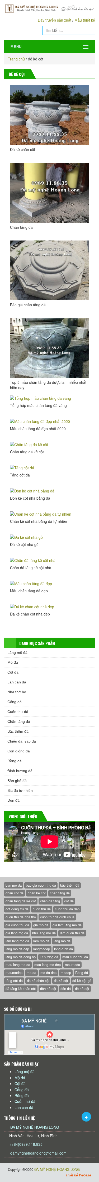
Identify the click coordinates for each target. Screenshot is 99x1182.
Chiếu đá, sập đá (21, 741)
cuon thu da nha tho (21, 916)
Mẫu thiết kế (84, 20)
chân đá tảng (50, 900)
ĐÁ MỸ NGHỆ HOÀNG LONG (34, 1127)
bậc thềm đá (69, 885)
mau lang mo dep (47, 964)
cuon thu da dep (67, 908)
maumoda (72, 964)
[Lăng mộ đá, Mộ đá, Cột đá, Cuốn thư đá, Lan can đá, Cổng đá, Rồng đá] (49, 8)
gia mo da (40, 924)
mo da (31, 972)
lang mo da (62, 940)
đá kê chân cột (38, 980)
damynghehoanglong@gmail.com (38, 1153)
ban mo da (14, 885)
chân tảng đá (60, 892)
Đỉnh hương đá (19, 771)
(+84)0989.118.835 (26, 1144)
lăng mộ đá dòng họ (21, 956)
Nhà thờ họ (16, 692)
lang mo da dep (17, 948)
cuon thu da (42, 908)
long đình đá (63, 948)
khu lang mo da (44, 932)
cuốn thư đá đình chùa (57, 916)
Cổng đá (14, 702)
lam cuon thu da (72, 932)
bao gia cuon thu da (41, 885)
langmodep (41, 948)
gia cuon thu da (17, 924)
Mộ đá (12, 662)
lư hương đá (49, 956)
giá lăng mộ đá (17, 932)
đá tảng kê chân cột (21, 988)
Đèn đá (13, 800)
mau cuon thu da (75, 956)
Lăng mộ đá (17, 652)
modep (66, 972)
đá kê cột (61, 980)
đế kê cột (82, 988)
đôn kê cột (48, 988)
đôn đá (65, 988)
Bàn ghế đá (17, 781)
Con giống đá (18, 751)
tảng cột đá (14, 980)
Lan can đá (16, 682)
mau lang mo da (18, 964)
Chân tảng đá (18, 721)
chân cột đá (14, 892)
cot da (69, 900)
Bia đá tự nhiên (20, 790)
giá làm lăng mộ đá (67, 924)
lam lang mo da (17, 940)
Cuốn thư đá (17, 712)
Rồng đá (14, 761)
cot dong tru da (17, 908)
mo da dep (48, 972)
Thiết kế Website (78, 1174)
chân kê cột (37, 892)
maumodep (14, 972)
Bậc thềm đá (18, 731)
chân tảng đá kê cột (21, 900)
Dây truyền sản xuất (54, 20)
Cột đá (12, 672)
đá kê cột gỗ (81, 980)
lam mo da (41, 940)
